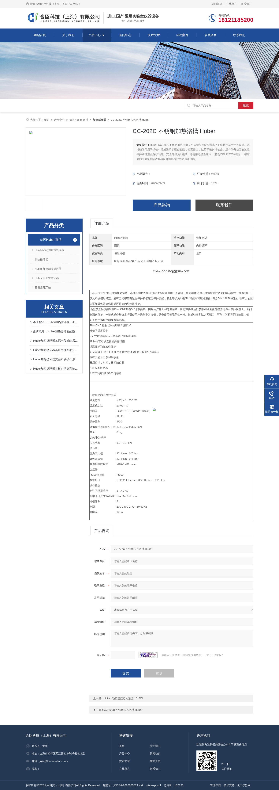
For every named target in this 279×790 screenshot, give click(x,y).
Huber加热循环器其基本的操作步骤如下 (56, 359)
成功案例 (182, 35)
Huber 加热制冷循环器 (48, 268)
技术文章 (154, 35)
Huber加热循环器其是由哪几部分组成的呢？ (56, 350)
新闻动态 (155, 753)
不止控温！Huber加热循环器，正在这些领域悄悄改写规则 (56, 322)
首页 (46, 119)
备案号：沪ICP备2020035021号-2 (123, 785)
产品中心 (94, 35)
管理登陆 (215, 785)
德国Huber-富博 (78, 119)
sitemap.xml (153, 785)
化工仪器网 (243, 785)
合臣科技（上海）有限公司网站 (59, 3)
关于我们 (68, 35)
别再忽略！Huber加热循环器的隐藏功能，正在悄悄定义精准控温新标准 (56, 331)
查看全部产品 (43, 287)
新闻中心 (125, 35)
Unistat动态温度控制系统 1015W (123, 698)
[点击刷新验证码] (148, 655)
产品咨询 (161, 205)
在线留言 (231, 3)
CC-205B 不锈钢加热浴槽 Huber (123, 709)
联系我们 (246, 3)
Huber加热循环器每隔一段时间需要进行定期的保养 (56, 340)
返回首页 (217, 3)
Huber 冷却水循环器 (47, 278)
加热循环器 (41, 259)
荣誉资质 (155, 761)
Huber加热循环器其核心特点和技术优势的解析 (56, 368)
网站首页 (40, 35)
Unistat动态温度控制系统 (49, 250)
